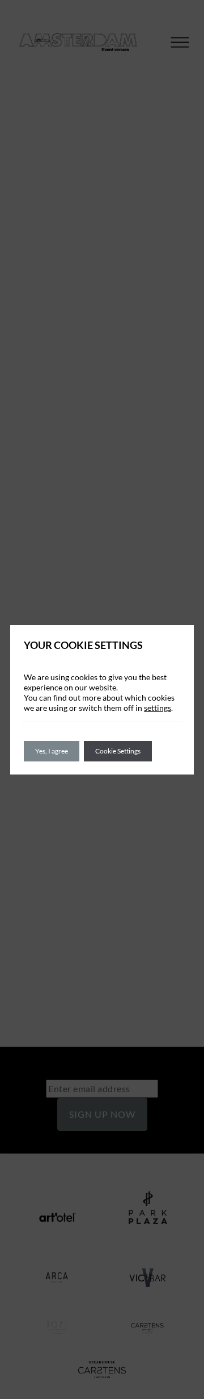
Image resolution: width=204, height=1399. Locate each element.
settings (157, 708)
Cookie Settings (118, 751)
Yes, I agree (51, 751)
